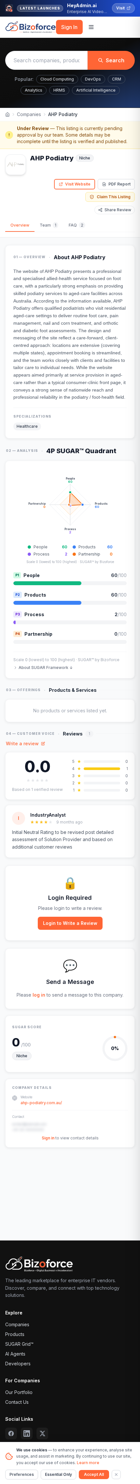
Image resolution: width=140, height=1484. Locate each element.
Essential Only (58, 1474)
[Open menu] (91, 27)
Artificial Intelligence (96, 90)
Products (14, 1334)
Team (48, 225)
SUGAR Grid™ (19, 1344)
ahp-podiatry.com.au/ (41, 1102)
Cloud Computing (57, 79)
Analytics (33, 90)
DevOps (93, 79)
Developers (18, 1363)
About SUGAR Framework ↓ (46, 667)
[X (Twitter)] (42, 1433)
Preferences (21, 1474)
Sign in (48, 1137)
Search (115, 60)
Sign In (69, 27)
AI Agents (15, 1354)
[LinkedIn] (27, 1433)
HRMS (59, 90)
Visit (120, 8)
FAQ (76, 225)
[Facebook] (11, 1433)
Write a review (22, 743)
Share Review (118, 209)
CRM (116, 79)
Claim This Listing (114, 196)
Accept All (94, 1474)
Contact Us (17, 1402)
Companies (29, 114)
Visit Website (78, 184)
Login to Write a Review (70, 923)
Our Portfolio (19, 1392)
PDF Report (119, 184)
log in (39, 995)
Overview (19, 225)
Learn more (88, 1462)
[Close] (116, 1474)
